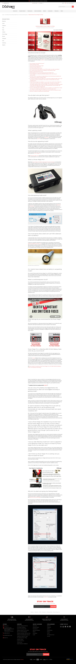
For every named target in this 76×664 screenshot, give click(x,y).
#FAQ (40, 612)
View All (48, 636)
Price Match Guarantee (21, 627)
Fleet (3, 29)
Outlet (34, 634)
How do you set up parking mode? (36, 65)
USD (63, 3)
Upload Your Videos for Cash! (22, 636)
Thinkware (4, 38)
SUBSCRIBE (53, 606)
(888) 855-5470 (7, 633)
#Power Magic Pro (56, 612)
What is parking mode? (34, 64)
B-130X (45, 385)
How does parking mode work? (36, 68)
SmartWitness (49, 630)
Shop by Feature (36, 627)
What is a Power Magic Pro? (35, 66)
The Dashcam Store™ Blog (22, 637)
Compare (40, 3)
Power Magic (4, 34)
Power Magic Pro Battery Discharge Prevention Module (43, 161)
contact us (43, 59)
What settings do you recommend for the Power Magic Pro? (42, 72)
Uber (3, 40)
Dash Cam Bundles (36, 630)
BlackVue (4, 21)
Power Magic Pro (37, 153)
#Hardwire (44, 612)
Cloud (3, 23)
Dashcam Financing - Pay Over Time (23, 633)
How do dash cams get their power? (37, 63)
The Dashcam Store (50, 634)
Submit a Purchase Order (21, 628)
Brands (34, 631)
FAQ (3, 27)
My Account (34, 3)
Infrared (3, 32)
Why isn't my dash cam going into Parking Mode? (39, 91)
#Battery (32, 612)
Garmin (38, 138)
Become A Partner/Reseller (22, 631)
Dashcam (4, 25)
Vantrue (48, 631)
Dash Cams (35, 625)
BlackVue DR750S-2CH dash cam (34, 243)
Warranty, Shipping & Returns (22, 625)
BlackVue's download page (35, 497)
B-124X (33, 358)
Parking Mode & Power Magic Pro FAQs (45, 26)
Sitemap (21, 659)
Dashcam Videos (20, 639)
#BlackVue (36, 612)
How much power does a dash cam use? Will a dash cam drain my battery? (44, 69)
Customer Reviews (20, 640)
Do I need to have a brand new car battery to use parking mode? (42, 70)
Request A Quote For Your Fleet (23, 630)
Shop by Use (35, 628)
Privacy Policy (19, 642)
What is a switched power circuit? (36, 71)
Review (3, 36)
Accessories (35, 633)
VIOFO (48, 633)
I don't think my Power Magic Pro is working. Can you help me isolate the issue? (45, 90)
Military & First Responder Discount (23, 634)
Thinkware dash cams (34, 155)
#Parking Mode (49, 612)
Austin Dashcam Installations (22, 643)
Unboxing (4, 42)
